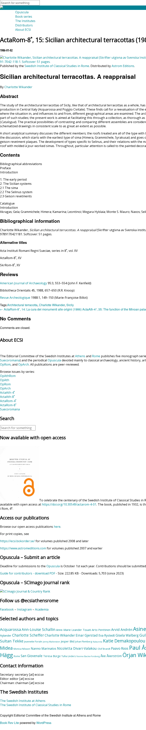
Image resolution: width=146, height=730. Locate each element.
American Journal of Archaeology (23, 283)
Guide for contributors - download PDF (27, 573)
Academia (41, 609)
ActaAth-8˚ (7, 397)
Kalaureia (97, 641)
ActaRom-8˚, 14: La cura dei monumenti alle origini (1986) (41, 309)
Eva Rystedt (106, 635)
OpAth (4, 380)
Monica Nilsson (21, 648)
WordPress (43, 723)
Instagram (24, 609)
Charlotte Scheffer (28, 635)
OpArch (23, 364)
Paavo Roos (119, 648)
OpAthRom (8, 376)
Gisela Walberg (127, 635)
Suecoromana (10, 360)
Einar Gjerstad (87, 635)
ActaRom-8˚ (8, 405)
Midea (6, 648)
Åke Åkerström (111, 656)
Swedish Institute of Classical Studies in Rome (57, 66)
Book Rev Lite (9, 723)
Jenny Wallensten (51, 641)
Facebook (7, 609)
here (57, 527)
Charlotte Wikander (18, 87)
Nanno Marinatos (43, 648)
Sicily (70, 305)
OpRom (5, 364)
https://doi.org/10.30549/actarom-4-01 (69, 504)
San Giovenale (31, 656)
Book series (23, 16)
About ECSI (23, 30)
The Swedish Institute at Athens (22, 701)
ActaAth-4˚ (7, 392)
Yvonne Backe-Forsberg (88, 656)
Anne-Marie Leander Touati (73, 630)
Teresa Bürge (52, 656)
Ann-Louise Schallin (38, 629)
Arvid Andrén (121, 629)
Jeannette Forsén (33, 641)
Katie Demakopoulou (124, 641)
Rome (96, 356)
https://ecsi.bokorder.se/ (17, 541)
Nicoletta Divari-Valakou (77, 648)
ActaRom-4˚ (8, 401)
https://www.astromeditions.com (23, 548)
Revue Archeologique (15, 297)
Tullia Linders (68, 656)
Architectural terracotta (22, 305)
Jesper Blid (67, 641)
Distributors (24, 25)
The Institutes (25, 21)
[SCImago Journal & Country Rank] (25, 591)
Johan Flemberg (83, 641)
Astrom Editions (123, 66)
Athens (80, 356)
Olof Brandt (104, 648)
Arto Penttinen (101, 630)
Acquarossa (10, 629)
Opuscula (22, 12)
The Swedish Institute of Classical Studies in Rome (35, 705)
